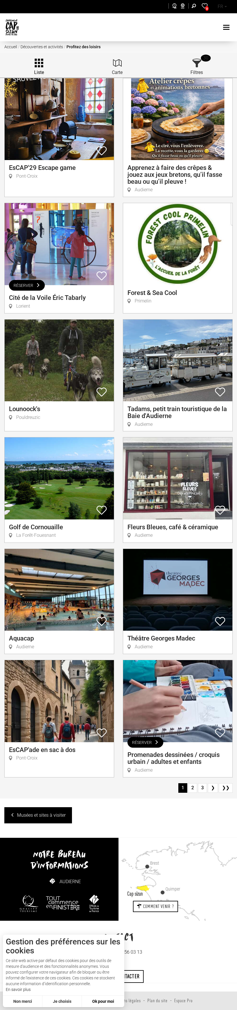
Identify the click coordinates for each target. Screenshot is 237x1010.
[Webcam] (185, 7)
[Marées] (173, 7)
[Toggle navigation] (227, 27)
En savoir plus (18, 989)
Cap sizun (135, 893)
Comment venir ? (158, 906)
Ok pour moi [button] (103, 1001)
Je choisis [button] (62, 1001)
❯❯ (225, 787)
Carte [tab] (117, 72)
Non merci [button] (22, 1001)
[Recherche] (195, 6)
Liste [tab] (39, 72)
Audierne (70, 881)
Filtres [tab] (196, 72)
